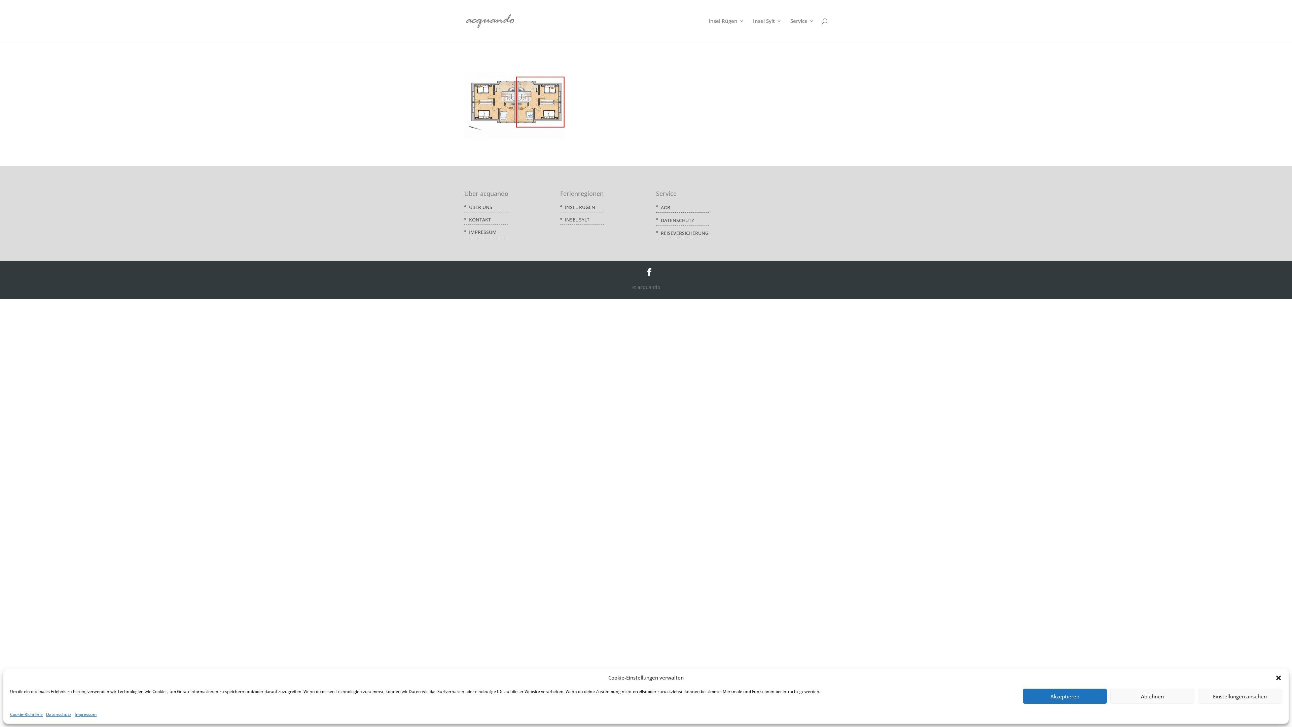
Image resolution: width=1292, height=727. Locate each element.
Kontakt (480, 219)
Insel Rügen (723, 21)
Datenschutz (58, 714)
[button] (1278, 677)
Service (799, 21)
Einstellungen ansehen (1240, 696)
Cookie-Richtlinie (26, 714)
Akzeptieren (1064, 696)
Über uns (480, 207)
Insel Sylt (764, 21)
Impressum (86, 714)
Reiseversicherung (685, 233)
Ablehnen (1152, 696)
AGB (665, 207)
